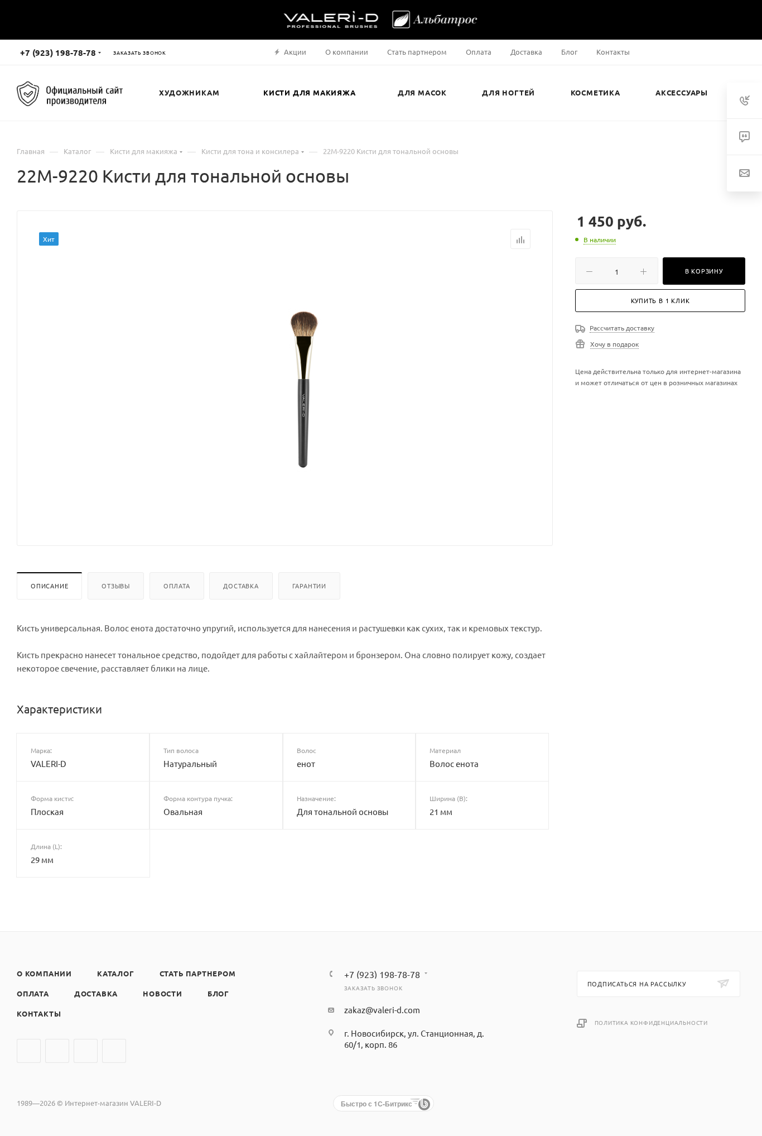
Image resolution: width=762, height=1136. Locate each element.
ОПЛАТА (33, 993)
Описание (49, 585)
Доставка (240, 585)
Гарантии (309, 585)
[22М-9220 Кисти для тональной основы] (303, 388)
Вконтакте (29, 1051)
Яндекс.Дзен (114, 1051)
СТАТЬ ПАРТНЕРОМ (198, 973)
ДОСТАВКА (96, 993)
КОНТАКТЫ (39, 1013)
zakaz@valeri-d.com (382, 1009)
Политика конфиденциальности (651, 1022)
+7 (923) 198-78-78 (58, 52)
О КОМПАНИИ (44, 973)
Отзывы (116, 585)
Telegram (57, 1051)
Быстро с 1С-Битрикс (376, 1104)
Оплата (176, 585)
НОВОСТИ (162, 993)
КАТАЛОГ (115, 973)
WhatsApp (86, 1051)
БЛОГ (218, 993)
